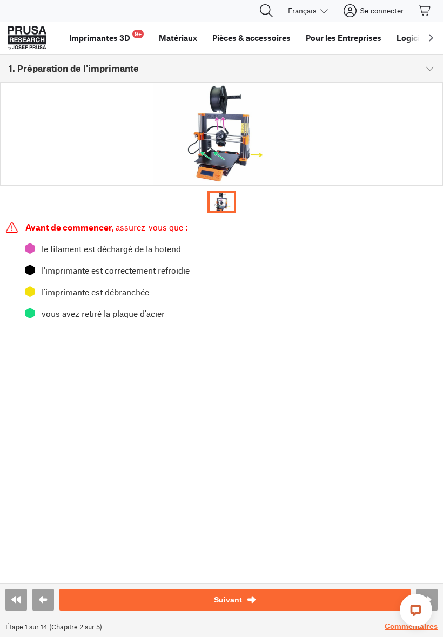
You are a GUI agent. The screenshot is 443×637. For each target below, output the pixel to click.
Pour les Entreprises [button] (343, 38)
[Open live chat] (416, 610)
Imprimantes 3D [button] (105, 36)
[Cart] (425, 11)
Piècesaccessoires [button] (251, 38)
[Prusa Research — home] (27, 37)
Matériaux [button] (178, 38)
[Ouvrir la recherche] (266, 11)
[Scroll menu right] (431, 38)
